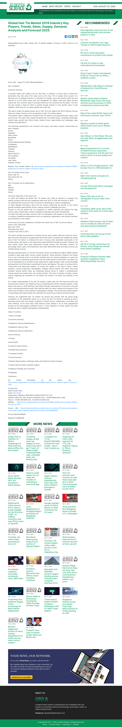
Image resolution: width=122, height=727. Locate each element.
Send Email (17, 393)
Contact (76, 724)
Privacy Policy (55, 724)
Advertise (66, 724)
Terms (45, 724)
